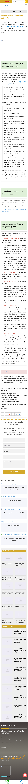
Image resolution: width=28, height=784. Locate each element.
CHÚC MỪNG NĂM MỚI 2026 (20, 706)
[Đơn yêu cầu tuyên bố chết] (20, 600)
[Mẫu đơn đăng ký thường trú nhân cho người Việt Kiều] (7, 571)
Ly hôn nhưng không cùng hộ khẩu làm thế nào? (14, 488)
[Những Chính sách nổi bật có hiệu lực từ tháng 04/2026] (7, 670)
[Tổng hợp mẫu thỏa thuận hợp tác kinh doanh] (7, 614)
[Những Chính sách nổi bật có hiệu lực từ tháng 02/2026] (7, 698)
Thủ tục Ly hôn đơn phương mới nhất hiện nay (14, 539)
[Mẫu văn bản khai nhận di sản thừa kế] (20, 571)
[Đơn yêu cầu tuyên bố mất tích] (7, 600)
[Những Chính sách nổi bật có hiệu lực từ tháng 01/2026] (7, 717)
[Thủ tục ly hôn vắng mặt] (14, 497)
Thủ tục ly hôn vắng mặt (14, 500)
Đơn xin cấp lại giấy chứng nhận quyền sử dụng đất (20, 593)
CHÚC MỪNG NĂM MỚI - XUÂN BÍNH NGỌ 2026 (20, 688)
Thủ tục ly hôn (8, 371)
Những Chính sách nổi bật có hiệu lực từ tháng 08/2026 (20, 631)
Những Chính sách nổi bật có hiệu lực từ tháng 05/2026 (20, 660)
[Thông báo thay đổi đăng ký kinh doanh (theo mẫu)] (20, 614)
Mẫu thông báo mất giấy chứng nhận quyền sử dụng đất (7, 593)
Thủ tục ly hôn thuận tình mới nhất (14, 513)
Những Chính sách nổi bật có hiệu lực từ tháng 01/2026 (20, 716)
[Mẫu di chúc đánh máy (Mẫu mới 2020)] (20, 557)
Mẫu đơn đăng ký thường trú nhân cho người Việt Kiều (7, 579)
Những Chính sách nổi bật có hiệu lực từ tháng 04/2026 (20, 669)
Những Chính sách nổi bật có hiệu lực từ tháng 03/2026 (20, 678)
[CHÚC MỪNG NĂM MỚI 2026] (7, 707)
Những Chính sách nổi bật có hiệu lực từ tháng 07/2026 (20, 641)
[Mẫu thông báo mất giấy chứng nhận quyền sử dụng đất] (7, 585)
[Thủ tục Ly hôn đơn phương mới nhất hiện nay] (14, 534)
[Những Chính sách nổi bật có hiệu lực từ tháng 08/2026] (7, 632)
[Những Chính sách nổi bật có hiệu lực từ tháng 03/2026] (7, 679)
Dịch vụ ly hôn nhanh (14, 525)
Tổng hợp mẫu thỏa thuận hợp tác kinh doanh (7, 622)
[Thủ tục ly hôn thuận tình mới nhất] (14, 509)
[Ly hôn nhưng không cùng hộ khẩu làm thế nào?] (14, 484)
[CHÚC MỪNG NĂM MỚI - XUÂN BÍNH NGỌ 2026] (7, 689)
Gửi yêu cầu (14, 471)
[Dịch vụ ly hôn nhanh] (14, 522)
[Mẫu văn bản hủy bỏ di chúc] (7, 557)
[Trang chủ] (14, 5)
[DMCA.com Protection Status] (6, 776)
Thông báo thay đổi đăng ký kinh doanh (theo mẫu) (20, 622)
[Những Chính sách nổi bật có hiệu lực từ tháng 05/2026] (7, 660)
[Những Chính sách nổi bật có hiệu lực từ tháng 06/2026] (7, 651)
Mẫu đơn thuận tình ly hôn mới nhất (14, 11)
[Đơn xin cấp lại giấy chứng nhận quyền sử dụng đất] (20, 585)
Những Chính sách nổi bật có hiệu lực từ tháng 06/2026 (20, 650)
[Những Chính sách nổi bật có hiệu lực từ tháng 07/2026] (7, 642)
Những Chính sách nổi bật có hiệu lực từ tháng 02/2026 (20, 697)
